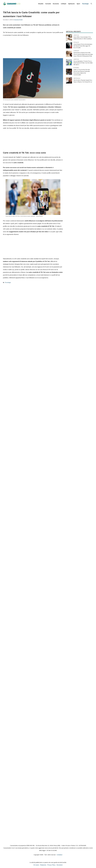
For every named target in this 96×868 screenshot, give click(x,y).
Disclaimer (60, 865)
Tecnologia (85, 3)
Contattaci (59, 854)
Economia (56, 3)
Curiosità (48, 3)
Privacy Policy (51, 865)
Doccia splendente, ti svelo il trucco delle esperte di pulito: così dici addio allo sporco (83, 63)
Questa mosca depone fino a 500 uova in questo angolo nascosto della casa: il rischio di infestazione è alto (83, 54)
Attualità (40, 3)
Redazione (43, 865)
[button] (91, 4)
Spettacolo (71, 3)
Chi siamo (36, 865)
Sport (78, 3)
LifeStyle (63, 3)
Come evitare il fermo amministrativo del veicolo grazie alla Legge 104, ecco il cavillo (83, 46)
